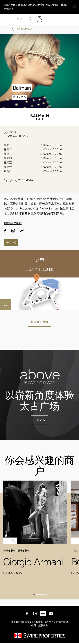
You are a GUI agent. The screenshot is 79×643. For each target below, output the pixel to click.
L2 (5, 304)
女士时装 (32, 269)
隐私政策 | (27, 622)
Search (30, 19)
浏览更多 (9, 8)
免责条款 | (16, 622)
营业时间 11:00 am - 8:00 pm (17, 134)
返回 (73, 600)
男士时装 (47, 269)
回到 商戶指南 (25, 29)
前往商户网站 (13, 223)
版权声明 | (39, 622)
